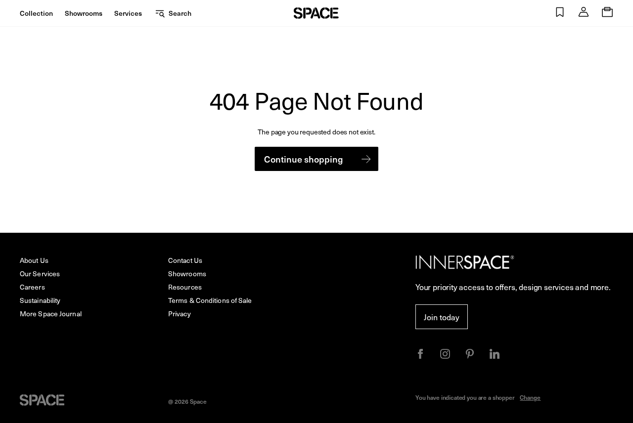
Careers (32, 287)
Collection (36, 13)
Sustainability (40, 300)
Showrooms (83, 13)
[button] (560, 13)
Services (128, 13)
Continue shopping (303, 159)
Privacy (179, 313)
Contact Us (185, 260)
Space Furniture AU (316, 13)
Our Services (40, 273)
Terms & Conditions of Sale (210, 300)
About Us (34, 260)
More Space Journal (51, 313)
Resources (185, 287)
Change (530, 397)
